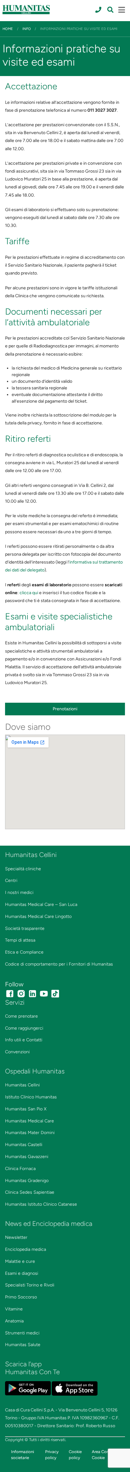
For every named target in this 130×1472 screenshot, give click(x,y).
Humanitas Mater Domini (30, 1132)
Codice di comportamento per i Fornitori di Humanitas (59, 964)
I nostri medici (19, 892)
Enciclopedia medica (25, 1249)
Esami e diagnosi (21, 1273)
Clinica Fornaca (20, 1168)
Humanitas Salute (22, 1344)
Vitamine (14, 1309)
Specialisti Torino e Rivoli (29, 1285)
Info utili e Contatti (23, 1040)
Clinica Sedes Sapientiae (29, 1192)
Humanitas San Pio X (25, 1109)
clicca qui (29, 592)
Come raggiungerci (24, 1028)
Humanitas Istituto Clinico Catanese (41, 1204)
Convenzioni (17, 1052)
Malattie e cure (20, 1261)
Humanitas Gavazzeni (26, 1156)
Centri (11, 880)
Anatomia (14, 1321)
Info (26, 29)
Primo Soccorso (21, 1297)
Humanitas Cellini (22, 1085)
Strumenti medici (22, 1333)
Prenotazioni (65, 709)
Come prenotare (21, 1016)
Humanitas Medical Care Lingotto (38, 916)
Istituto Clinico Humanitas (31, 1097)
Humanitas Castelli (23, 1144)
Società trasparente (24, 928)
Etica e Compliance (24, 952)
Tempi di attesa (20, 940)
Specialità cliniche (23, 869)
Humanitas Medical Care (29, 1121)
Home (8, 29)
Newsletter (16, 1237)
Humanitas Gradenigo (27, 1180)
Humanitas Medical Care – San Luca (41, 904)
